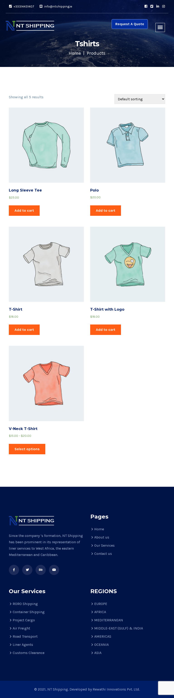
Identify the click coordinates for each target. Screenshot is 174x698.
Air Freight (21, 628)
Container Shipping (29, 612)
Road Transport (25, 636)
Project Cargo (24, 620)
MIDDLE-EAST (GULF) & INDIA (118, 628)
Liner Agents (23, 644)
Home (75, 53)
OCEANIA (101, 644)
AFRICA (100, 612)
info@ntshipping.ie (58, 6)
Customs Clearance (28, 653)
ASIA (98, 653)
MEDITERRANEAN (108, 620)
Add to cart (24, 210)
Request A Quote (129, 24)
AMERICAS (102, 636)
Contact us (103, 553)
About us (101, 537)
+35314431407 (23, 6)
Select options (27, 449)
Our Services (104, 545)
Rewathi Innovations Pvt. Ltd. (116, 689)
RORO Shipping (25, 604)
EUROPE (100, 604)
